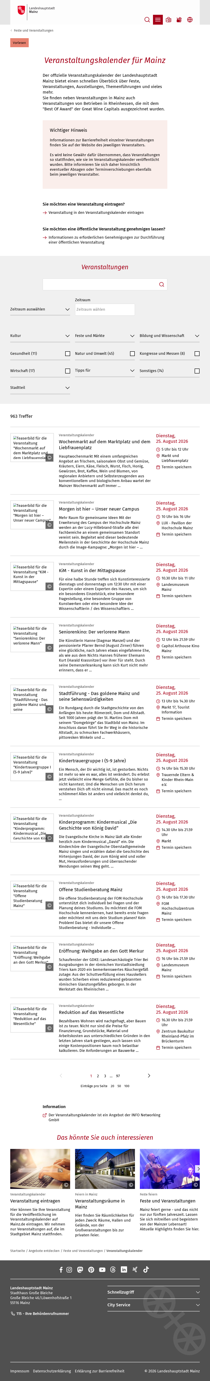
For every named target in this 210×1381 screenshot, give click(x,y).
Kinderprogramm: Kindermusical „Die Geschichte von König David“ (98, 825)
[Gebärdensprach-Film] (179, 20)
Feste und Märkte (90, 335)
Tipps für (82, 370)
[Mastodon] (80, 1269)
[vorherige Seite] (61, 1076)
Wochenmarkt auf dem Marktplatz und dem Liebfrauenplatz (105, 444)
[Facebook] (61, 1269)
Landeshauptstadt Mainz (178, 1371)
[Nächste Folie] (199, 1169)
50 (119, 1086)
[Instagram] (69, 1269)
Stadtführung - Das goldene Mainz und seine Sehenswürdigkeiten (99, 696)
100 (126, 1086)
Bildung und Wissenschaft (162, 335)
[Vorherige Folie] (11, 1169)
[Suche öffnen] (147, 20)
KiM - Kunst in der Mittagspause (92, 570)
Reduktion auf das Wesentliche (91, 1012)
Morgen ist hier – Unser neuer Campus (99, 509)
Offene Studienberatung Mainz (90, 889)
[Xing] (135, 1269)
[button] (19, 42)
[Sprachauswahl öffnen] (190, 20)
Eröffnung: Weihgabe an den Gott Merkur (101, 951)
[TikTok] (146, 1269)
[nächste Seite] (149, 1076)
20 (112, 1086)
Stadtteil (17, 387)
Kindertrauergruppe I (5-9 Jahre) (92, 761)
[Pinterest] (91, 1269)
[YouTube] (102, 1269)
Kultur (15, 335)
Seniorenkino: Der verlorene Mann (94, 632)
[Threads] (113, 1269)
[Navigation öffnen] (158, 20)
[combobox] (105, 284)
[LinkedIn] (124, 1269)
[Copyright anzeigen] (48, 457)
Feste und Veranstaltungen (33, 30)
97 (118, 1076)
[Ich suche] (161, 284)
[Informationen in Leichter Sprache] (168, 20)
